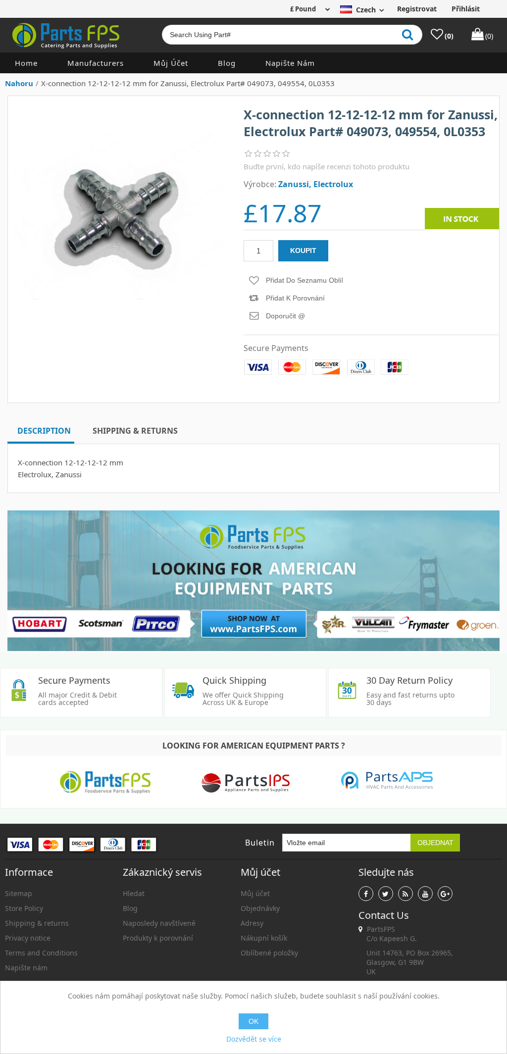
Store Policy (24, 908)
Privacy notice (28, 938)
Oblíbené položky (269, 952)
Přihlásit (466, 8)
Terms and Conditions (41, 952)
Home (26, 63)
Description (44, 430)
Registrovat (417, 8)
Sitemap (18, 893)
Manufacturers (95, 63)
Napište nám (290, 63)
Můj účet (170, 63)
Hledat (134, 893)
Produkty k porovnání (158, 938)
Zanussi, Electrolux (315, 184)
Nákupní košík (264, 938)
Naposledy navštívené (159, 923)
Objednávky (260, 908)
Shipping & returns (37, 923)
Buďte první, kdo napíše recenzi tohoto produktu (326, 166)
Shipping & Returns (135, 430)
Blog (227, 63)
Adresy (252, 923)
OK (253, 1021)
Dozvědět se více (253, 1039)
